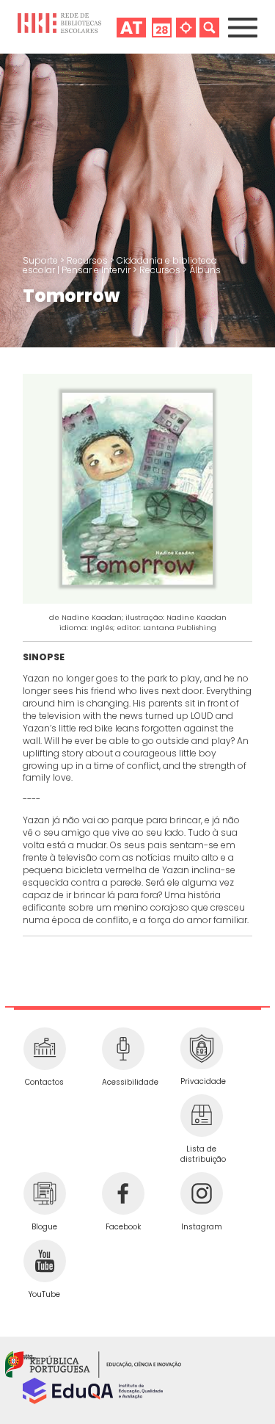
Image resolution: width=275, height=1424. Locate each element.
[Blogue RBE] (44, 1193)
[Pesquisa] (209, 26)
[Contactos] (44, 1048)
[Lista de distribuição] (201, 1115)
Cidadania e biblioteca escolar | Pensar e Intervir (120, 265)
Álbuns (205, 270)
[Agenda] (162, 26)
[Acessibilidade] (123, 1048)
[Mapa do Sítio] (186, 26)
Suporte (41, 260)
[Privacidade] (201, 1048)
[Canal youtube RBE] (44, 1261)
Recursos (88, 260)
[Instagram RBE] (201, 1193)
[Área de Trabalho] (131, 26)
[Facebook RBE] (123, 1193)
